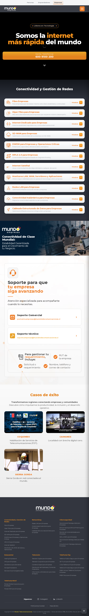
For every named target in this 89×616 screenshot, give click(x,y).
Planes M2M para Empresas (12, 589)
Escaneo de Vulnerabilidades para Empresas (70, 533)
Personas (30, 2)
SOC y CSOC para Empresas (68, 537)
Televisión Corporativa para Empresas (43, 561)
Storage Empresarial (10, 567)
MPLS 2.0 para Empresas (11, 542)
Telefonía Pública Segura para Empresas (72, 558)
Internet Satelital (9, 545)
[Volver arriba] (84, 611)
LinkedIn (59, 599)
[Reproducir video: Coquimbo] (23, 422)
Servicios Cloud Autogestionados (14, 571)
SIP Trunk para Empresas (67, 561)
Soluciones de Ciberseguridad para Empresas (70, 524)
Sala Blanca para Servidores (12, 564)
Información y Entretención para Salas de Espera (43, 572)
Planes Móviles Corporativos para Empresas (14, 585)
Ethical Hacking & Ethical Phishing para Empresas (72, 528)
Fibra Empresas (9, 525)
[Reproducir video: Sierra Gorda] (23, 460)
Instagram (44, 599)
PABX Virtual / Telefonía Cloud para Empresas (70, 571)
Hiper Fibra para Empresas (12, 528)
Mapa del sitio (54, 606)
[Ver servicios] (44, 65)
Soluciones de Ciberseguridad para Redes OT (72, 540)
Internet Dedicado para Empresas (14, 531)
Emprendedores (44, 2)
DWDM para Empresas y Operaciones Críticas (15, 538)
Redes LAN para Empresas (40, 523)
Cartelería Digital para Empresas (42, 564)
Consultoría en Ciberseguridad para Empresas (70, 545)
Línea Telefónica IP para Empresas (70, 564)
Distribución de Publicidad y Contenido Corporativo (43, 568)
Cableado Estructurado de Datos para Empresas (43, 531)
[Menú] (82, 8)
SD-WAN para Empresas (11, 534)
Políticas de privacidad (37, 606)
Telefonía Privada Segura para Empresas (72, 567)
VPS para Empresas (10, 561)
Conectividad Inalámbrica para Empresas (41, 527)
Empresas (58, 2)
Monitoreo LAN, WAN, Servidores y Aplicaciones (14, 548)
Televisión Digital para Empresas (42, 558)
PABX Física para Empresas (68, 575)
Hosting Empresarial (10, 558)
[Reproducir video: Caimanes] (65, 422)
